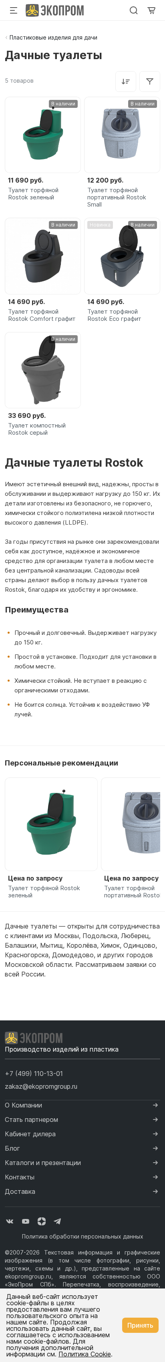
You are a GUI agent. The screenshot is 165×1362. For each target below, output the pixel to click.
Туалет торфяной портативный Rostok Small (116, 197)
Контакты (19, 1177)
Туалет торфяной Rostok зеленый (33, 194)
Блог (12, 1148)
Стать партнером (31, 1119)
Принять (140, 1325)
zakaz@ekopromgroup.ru (41, 1086)
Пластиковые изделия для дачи (53, 37)
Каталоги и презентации (43, 1163)
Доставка (20, 1191)
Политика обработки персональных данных (82, 1236)
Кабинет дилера (30, 1134)
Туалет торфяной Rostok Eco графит (114, 315)
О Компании (23, 1105)
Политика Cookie (84, 1354)
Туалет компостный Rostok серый (37, 429)
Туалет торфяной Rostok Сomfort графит (42, 315)
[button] (34, 1074)
